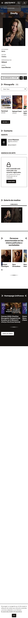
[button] (20, 210)
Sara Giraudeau (16, 265)
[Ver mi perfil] (24, 3)
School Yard (16, 111)
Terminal (4, 111)
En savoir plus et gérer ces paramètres (11, 611)
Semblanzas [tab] (14, 204)
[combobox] (14, 89)
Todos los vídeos (7, 333)
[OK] (14, 615)
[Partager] (21, 78)
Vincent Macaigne (5, 265)
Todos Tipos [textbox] (6, 89)
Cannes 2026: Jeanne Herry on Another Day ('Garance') (9, 318)
